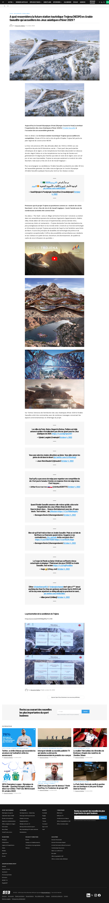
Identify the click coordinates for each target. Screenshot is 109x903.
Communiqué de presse (58, 848)
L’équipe (47, 896)
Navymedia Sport (45, 892)
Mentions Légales (6, 899)
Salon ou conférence (57, 850)
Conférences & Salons (63, 818)
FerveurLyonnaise (7, 874)
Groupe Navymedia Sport (9, 863)
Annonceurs (11, 896)
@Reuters (53, 511)
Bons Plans (5, 829)
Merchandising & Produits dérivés (29, 829)
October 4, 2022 (66, 437)
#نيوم (34, 186)
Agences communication (9, 821)
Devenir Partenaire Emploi (58, 842)
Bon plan (54, 853)
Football (8, 748)
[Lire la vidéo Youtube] (54, 258)
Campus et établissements (33, 842)
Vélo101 (4, 866)
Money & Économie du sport (27, 826)
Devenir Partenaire (57, 839)
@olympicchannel (56, 586)
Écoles (27, 839)
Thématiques (60, 810)
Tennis (44, 821)
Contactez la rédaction (56, 896)
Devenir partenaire (19, 896)
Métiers (28, 848)
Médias (4, 850)
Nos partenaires (30, 896)
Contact (66, 896)
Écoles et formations (7, 818)
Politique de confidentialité (18, 899)
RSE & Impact (60, 748)
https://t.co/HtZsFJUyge (64, 539)
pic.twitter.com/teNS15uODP (54, 188)
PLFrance (4, 877)
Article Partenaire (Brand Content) (61, 845)
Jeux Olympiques (17, 13)
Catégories (23, 810)
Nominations (23, 832)
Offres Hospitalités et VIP (63, 821)
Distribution (45, 748)
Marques (4, 839)
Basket (44, 818)
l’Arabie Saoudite (68, 128)
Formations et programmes (33, 845)
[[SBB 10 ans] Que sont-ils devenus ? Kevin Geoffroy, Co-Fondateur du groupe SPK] (54, 771)
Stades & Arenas (26, 13)
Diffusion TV (60, 815)
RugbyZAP (4, 883)
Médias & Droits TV (25, 824)
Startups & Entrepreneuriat (27, 815)
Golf (43, 829)
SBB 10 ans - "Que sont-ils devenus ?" (47, 783)
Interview (13, 748)
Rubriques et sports (7, 813)
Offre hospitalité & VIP (57, 856)
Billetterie (59, 813)
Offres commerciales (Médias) (60, 859)
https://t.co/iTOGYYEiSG (44, 539)
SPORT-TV (5, 880)
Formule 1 (44, 824)
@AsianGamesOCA (41, 586)
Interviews (5, 826)
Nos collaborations (39, 896)
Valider (85, 711)
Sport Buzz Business (7, 810)
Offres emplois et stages (8, 824)
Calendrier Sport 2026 (8, 815)
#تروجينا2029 (51, 182)
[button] (3, 2)
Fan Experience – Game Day (27, 813)
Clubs (3, 848)
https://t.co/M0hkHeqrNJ (68, 511)
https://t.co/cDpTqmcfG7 (62, 433)
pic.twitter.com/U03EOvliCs (54, 593)
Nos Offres (55, 837)
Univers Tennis (6, 869)
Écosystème (5, 837)
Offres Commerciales (62, 824)
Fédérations (5, 842)
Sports (44, 810)
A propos (4, 896)
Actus (11, 13)
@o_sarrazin (52, 537)
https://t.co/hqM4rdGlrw (63, 565)
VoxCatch (4, 872)
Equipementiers (52, 748)
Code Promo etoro (7, 832)
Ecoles (4, 856)
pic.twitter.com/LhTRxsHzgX (65, 457)
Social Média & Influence (22, 748)
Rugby (44, 815)
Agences (4, 853)
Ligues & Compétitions (8, 845)
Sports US (45, 826)
